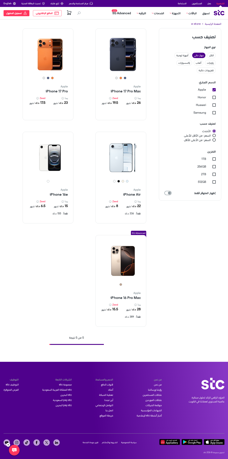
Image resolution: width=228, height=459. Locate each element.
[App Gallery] (169, 442)
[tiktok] (27, 442)
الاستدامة (182, 3)
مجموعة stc (65, 384)
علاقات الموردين (153, 400)
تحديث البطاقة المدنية (31, 3)
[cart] (69, 13)
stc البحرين (66, 394)
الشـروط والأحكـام (110, 442)
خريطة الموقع (106, 415)
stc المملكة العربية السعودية (57, 389)
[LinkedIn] (56, 442)
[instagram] (17, 442)
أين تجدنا (108, 400)
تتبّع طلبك (54, 3)
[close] (8, 445)
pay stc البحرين (64, 405)
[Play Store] (192, 442)
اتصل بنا (109, 410)
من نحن (158, 384)
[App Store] (214, 442)
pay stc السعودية (62, 400)
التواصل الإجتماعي (104, 405)
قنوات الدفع (107, 384)
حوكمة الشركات (154, 405)
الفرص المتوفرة (11, 389)
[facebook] (36, 442)
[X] (46, 442)
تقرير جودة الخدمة (90, 442)
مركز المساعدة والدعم (78, 3)
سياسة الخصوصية (129, 442)
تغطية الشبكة (106, 394)
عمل (209, 3)
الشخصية (220, 3)
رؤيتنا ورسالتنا (155, 389)
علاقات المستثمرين (152, 394)
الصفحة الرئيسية (213, 24)
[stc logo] (219, 13)
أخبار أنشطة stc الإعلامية (149, 415)
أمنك (110, 389)
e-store (196, 24)
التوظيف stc (12, 384)
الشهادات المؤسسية (151, 410)
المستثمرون (197, 3)
